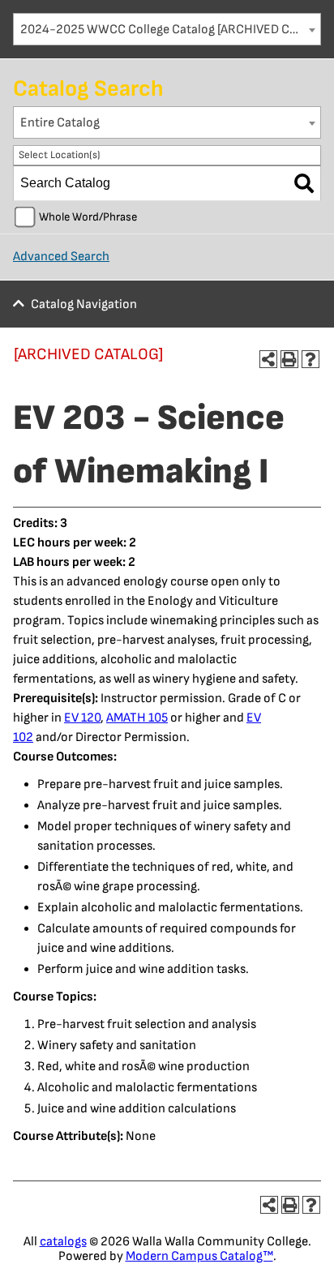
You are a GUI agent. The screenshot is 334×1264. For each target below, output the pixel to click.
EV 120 (82, 718)
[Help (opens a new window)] (310, 359)
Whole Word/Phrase (88, 217)
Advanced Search (61, 256)
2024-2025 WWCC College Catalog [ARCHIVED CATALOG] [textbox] (170, 29)
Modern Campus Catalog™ (199, 1256)
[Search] (304, 183)
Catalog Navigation (84, 304)
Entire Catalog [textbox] (60, 123)
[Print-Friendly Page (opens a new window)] (289, 359)
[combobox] (167, 29)
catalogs (63, 1241)
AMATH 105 (137, 718)
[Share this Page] (268, 359)
